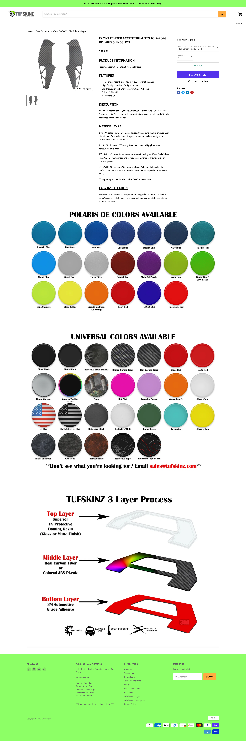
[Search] (222, 14)
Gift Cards (128, 692)
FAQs (126, 684)
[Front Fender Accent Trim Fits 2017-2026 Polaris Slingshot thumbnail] (33, 100)
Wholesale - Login (132, 696)
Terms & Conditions (132, 680)
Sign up (210, 676)
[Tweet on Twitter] (183, 92)
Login (239, 23)
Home (30, 31)
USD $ (212, 718)
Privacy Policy (130, 704)
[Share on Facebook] (178, 92)
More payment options (198, 81)
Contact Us (129, 673)
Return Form (129, 677)
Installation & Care (132, 688)
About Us (128, 669)
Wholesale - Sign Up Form (135, 700)
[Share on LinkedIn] (187, 92)
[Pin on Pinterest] (192, 92)
